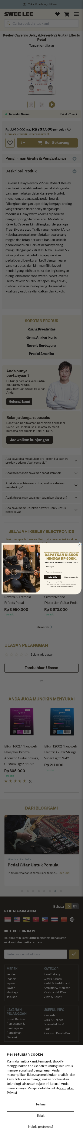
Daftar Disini (52, 577)
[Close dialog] (80, 544)
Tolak (40, 1115)
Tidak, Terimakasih (71, 577)
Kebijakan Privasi (56, 586)
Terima (40, 1104)
